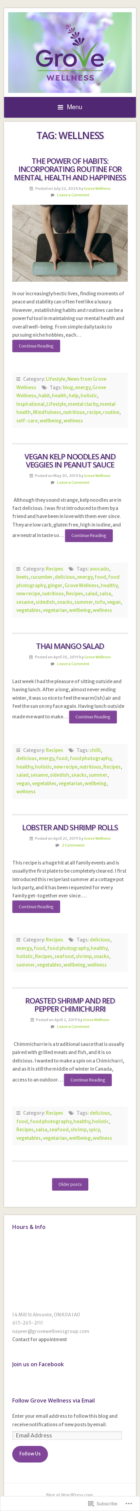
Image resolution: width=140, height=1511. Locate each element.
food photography (90, 758)
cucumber (42, 577)
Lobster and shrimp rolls (70, 827)
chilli (95, 750)
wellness (73, 421)
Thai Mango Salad (70, 646)
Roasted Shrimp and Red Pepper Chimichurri (70, 1004)
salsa (105, 594)
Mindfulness (47, 412)
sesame (25, 602)
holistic (89, 396)
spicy (94, 1130)
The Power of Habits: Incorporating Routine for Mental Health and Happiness (70, 169)
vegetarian (55, 610)
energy (82, 388)
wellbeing (51, 421)
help (73, 396)
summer (83, 602)
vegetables (28, 610)
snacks (64, 602)
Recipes (54, 569)
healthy (109, 586)
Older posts (70, 1184)
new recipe (28, 594)
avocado (99, 569)
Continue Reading (33, 348)
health (59, 396)
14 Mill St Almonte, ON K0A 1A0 (46, 1315)
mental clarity (83, 404)
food (100, 577)
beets (22, 577)
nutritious (74, 412)
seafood (64, 956)
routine (111, 412)
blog (68, 388)
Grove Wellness (97, 188)
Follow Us (30, 1454)
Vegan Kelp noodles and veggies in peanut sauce (69, 460)
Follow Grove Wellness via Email (53, 1400)
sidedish (45, 602)
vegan (114, 602)
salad (91, 594)
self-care (27, 421)
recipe (94, 412)
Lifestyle (55, 379)
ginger (55, 586)
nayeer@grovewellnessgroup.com (50, 1331)
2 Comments (73, 845)
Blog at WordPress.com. (70, 1494)
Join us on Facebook (38, 1364)
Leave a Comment (73, 195)
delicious (65, 577)
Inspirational (30, 404)
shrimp (84, 956)
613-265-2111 (27, 1323)
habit (44, 396)
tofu (100, 602)
